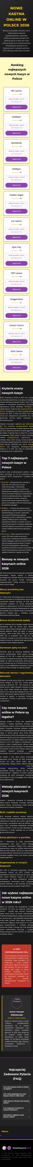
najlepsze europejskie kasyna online (12, 766)
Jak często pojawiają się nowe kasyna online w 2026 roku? (14, 1095)
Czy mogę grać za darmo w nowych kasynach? (13, 1109)
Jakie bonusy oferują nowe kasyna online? (16, 1102)
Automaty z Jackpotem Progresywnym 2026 (16, 1136)
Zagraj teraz (16, 107)
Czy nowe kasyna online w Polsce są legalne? (16, 1088)
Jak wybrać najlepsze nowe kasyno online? (13, 1116)
